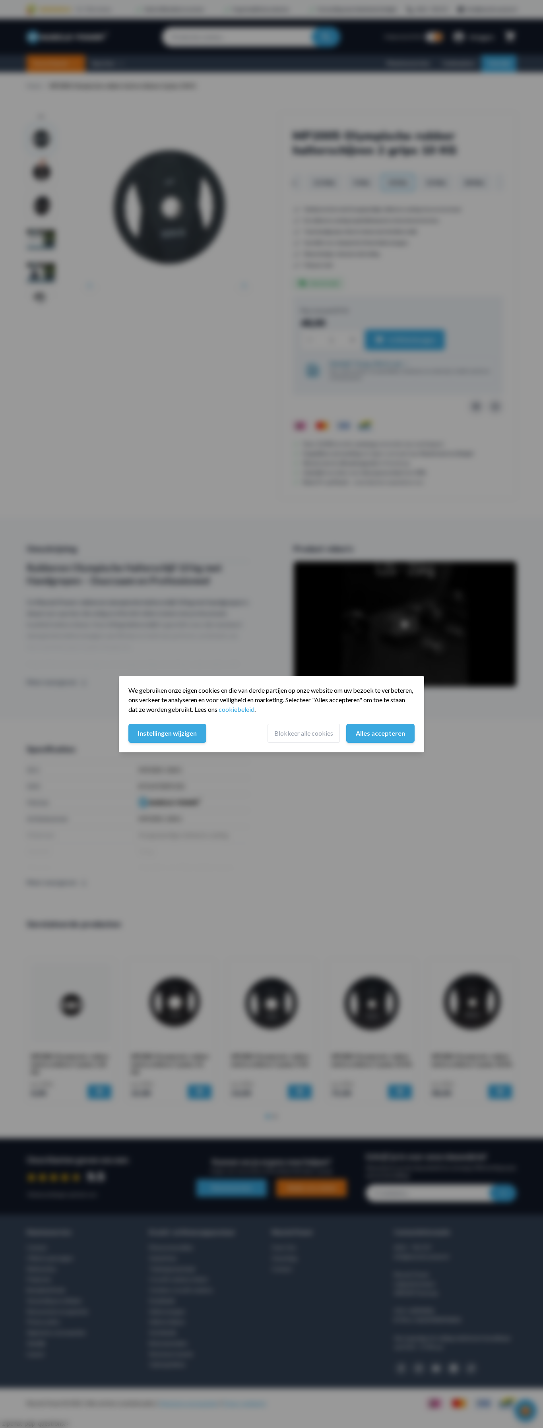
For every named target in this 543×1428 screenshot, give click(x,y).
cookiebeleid (236, 709)
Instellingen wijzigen (167, 733)
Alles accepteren (380, 733)
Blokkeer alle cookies (303, 733)
